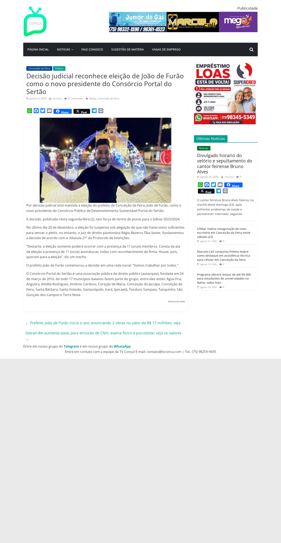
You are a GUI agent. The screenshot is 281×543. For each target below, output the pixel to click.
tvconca (57, 98)
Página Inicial (38, 49)
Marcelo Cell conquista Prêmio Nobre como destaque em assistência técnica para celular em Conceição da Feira (223, 256)
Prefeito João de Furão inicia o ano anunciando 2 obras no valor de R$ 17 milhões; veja (102, 322)
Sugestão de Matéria (127, 49)
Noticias (63, 49)
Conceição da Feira (39, 68)
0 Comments (75, 98)
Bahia (92, 98)
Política (59, 68)
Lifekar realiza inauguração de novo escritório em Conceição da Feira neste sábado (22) (223, 233)
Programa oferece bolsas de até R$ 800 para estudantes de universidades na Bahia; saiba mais (224, 278)
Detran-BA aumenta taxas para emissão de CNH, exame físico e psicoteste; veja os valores (103, 335)
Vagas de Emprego (166, 49)
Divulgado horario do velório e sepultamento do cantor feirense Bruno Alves (224, 163)
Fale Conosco (92, 49)
